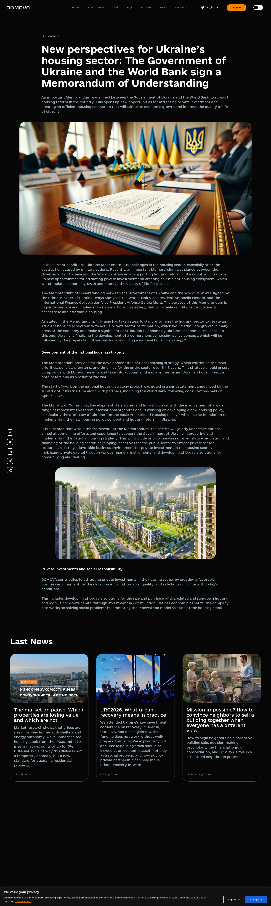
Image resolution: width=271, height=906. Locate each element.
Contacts (181, 7)
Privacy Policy (154, 828)
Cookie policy (154, 834)
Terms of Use (153, 823)
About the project (106, 823)
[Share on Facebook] (10, 432)
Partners (145, 7)
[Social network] (197, 834)
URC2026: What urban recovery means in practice (133, 712)
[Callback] (237, 834)
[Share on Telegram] (10, 461)
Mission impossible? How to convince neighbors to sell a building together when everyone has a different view (220, 720)
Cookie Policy (23, 901)
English (210, 7)
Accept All (256, 899)
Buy (129, 7)
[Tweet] (10, 442)
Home (76, 7)
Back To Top (253, 876)
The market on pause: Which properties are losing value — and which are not (49, 715)
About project (97, 7)
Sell (116, 7)
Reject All (234, 899)
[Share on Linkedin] (10, 451)
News (163, 7)
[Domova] (18, 7)
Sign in (236, 7)
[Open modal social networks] (10, 470)
